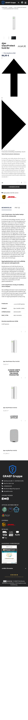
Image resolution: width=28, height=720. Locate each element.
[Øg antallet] (25, 182)
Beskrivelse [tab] (7, 208)
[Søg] (18, 2)
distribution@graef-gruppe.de (12, 488)
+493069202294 (8, 486)
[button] (14, 568)
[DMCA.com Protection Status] (8, 581)
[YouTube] (5, 498)
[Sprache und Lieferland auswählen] (22, 2)
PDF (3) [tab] (17, 208)
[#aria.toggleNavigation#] (25, 2)
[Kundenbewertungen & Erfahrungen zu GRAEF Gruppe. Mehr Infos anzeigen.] (9, 554)
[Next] (25, 331)
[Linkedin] (8, 498)
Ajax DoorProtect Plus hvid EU (11, 361)
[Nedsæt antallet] (18, 182)
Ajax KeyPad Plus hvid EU (10, 450)
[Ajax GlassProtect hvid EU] (14, 23)
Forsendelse (12, 150)
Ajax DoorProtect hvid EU (10, 407)
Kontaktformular (8, 491)
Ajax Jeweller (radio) (19, 308)
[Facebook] (3, 498)
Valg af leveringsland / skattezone (11, 154)
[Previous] (21, 331)
